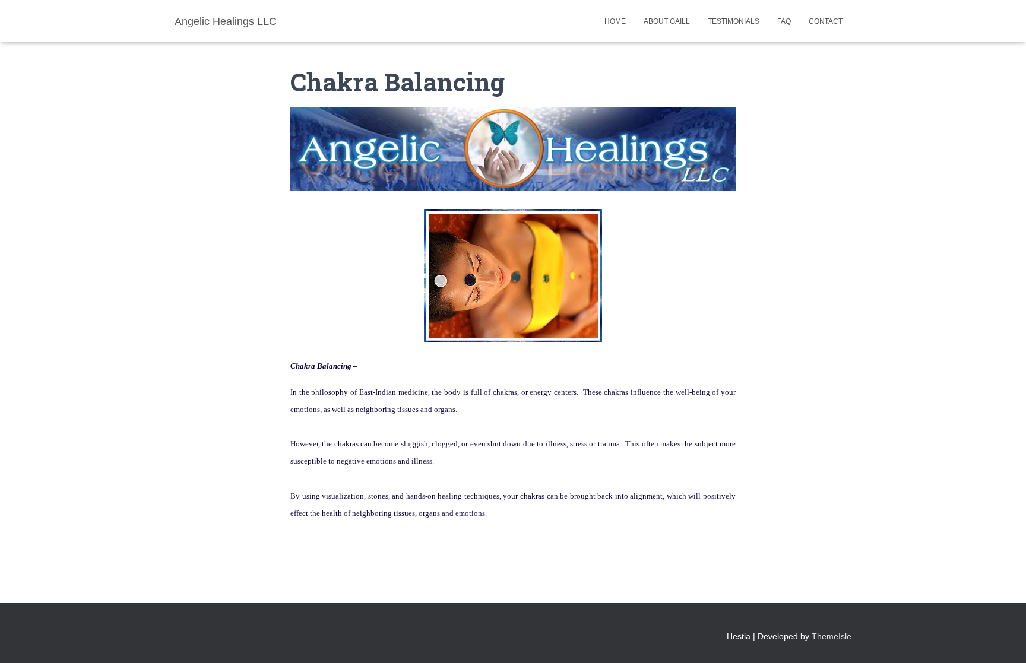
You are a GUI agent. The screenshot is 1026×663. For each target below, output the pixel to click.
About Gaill (667, 21)
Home (615, 21)
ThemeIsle (831, 636)
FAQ (784, 21)
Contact (826, 21)
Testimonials (733, 21)
